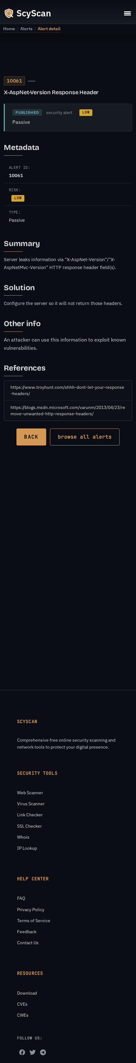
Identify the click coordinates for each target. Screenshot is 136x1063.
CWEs (22, 1015)
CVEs (22, 1004)
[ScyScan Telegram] (43, 1052)
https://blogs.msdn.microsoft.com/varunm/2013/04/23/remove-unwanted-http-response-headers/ (67, 411)
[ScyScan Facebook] (22, 1052)
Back (31, 437)
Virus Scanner (31, 804)
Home (9, 29)
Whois (23, 837)
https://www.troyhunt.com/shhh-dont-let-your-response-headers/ (67, 390)
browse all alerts (85, 437)
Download (27, 993)
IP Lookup (27, 848)
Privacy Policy (30, 909)
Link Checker (30, 815)
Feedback (26, 931)
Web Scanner (30, 793)
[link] (9, 28)
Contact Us (28, 942)
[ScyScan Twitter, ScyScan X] (32, 1052)
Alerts (26, 29)
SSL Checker (29, 826)
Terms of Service (33, 920)
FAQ (21, 898)
